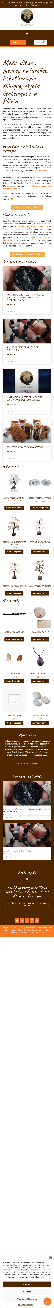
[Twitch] (32, 920)
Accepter (27, 1284)
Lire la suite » (11, 304)
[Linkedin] (27, 920)
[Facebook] (17, 920)
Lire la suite (7, 814)
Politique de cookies (25, 1305)
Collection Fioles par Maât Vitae (25, 447)
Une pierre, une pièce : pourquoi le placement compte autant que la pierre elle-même (25, 297)
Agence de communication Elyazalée (30, 932)
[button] (50, 1257)
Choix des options (14, 508)
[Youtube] (37, 920)
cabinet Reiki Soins (26, 226)
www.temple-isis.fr (42, 170)
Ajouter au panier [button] (14, 552)
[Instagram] (22, 920)
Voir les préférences (27, 1299)
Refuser (27, 1292)
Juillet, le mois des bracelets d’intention (17, 851)
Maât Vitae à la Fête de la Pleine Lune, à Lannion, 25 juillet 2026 (24, 398)
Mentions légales (30, 930)
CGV (40, 930)
